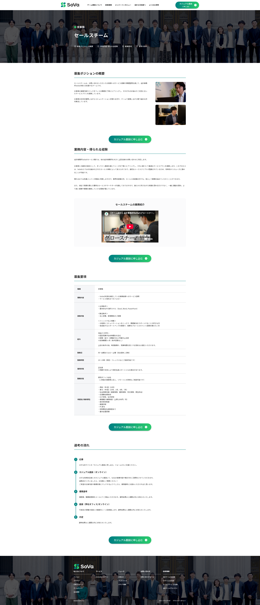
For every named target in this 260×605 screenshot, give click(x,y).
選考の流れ (143, 46)
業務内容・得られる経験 (109, 46)
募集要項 (128, 46)
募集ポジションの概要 (85, 46)
